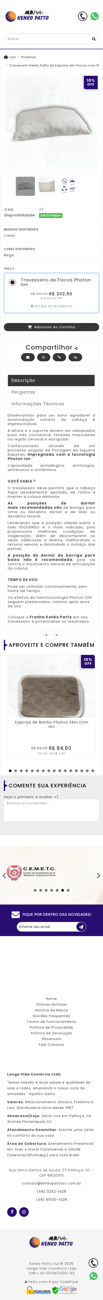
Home (51, 998)
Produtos (28, 57)
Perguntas (23, 392)
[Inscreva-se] (81, 927)
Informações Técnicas (37, 404)
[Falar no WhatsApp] (93, 1276)
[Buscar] (94, 39)
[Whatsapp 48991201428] (94, 16)
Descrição (23, 380)
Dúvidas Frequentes (51, 1016)
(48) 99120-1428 (51, 1199)
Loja (12, 57)
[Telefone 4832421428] (82, 16)
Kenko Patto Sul (44, 1263)
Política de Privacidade (51, 1027)
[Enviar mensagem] (75, 357)
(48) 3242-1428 (51, 1191)
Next (93, 122)
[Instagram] (24, 1211)
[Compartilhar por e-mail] (28, 357)
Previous (10, 122)
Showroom (52, 1039)
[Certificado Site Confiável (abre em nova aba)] (39, 1289)
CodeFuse (69, 1281)
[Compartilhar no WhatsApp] (43, 357)
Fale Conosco (51, 1044)
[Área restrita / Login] (26, 1281)
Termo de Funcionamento (51, 1021)
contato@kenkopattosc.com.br (51, 1183)
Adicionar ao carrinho (54, 327)
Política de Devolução (51, 1033)
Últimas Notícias (51, 1004)
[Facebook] (12, 1211)
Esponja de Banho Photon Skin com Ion (51, 724)
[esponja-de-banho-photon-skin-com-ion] (51, 698)
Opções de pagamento (53, 306)
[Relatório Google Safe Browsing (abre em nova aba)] (64, 1289)
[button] (59, 357)
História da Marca (51, 1010)
